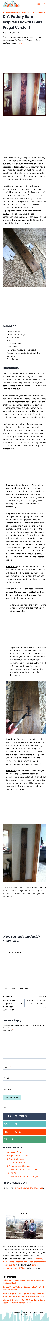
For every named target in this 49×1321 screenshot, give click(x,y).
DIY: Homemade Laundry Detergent (23, 1176)
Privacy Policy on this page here (28, 1188)
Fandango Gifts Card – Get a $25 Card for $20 (36, 1002)
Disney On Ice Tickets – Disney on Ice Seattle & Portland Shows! (23, 1288)
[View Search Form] (44, 3)
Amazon (10, 1124)
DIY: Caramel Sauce (16, 1162)
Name (7, 1067)
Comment (8, 1030)
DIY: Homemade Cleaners (18, 1166)
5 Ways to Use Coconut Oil (19, 1155)
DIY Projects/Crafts (36, 12)
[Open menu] (38, 3)
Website (7, 1089)
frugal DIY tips (19, 1268)
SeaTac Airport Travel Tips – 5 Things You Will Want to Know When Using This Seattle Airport (24, 1294)
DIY (14, 988)
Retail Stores (15, 1116)
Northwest (13, 1131)
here (20, 43)
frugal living (23, 988)
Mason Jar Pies (14, 1152)
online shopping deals (18, 1262)
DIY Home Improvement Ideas (14, 12)
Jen (6, 33)
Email (7, 1078)
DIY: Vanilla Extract (15, 1159)
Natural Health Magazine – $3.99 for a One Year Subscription (12, 1003)
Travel (9, 1139)
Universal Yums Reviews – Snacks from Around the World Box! (24, 1281)
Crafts (6, 988)
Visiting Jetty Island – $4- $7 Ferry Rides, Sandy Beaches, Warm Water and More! (24, 1301)
